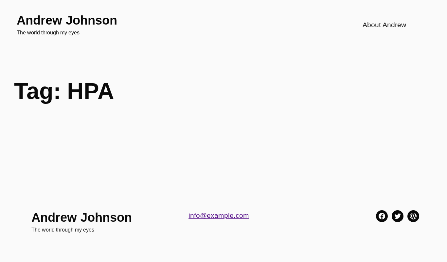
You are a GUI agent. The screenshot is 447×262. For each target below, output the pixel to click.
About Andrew (384, 25)
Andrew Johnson (67, 20)
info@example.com (218, 215)
